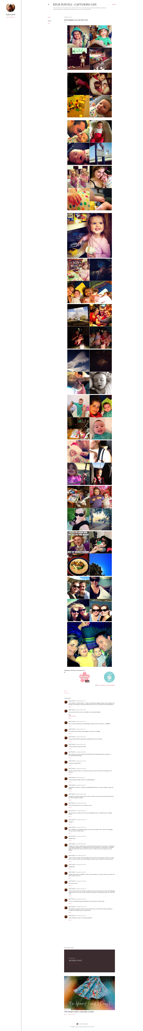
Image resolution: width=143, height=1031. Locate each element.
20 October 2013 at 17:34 (80, 843)
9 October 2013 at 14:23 (80, 721)
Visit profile (11, 17)
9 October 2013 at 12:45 (80, 700)
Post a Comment (71, 1014)
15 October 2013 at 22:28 (80, 794)
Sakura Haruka (72, 716)
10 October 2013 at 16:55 (80, 768)
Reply (70, 706)
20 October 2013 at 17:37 (80, 888)
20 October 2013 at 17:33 (80, 827)
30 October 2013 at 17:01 (80, 915)
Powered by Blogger (83, 1023)
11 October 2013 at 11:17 (80, 777)
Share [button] (49, 17)
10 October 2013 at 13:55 (80, 761)
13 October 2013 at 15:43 (80, 785)
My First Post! (75, 960)
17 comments (75, 963)
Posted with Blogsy (110, 685)
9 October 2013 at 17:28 (80, 736)
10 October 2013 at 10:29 (80, 752)
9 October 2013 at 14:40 (80, 729)
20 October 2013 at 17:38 (80, 899)
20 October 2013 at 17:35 (80, 864)
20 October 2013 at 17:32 (80, 803)
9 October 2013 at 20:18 (80, 744)
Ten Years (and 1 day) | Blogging (79, 1012)
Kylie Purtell (72, 701)
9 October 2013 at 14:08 (80, 709)
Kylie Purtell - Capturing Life (75, 4)
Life (49, 23)
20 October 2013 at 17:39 (80, 906)
